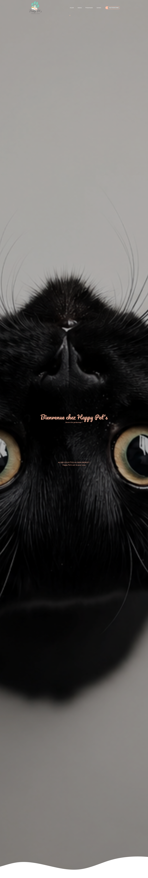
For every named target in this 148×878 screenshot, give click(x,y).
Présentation (89, 7)
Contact (99, 7)
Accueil (72, 7)
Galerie (80, 7)
